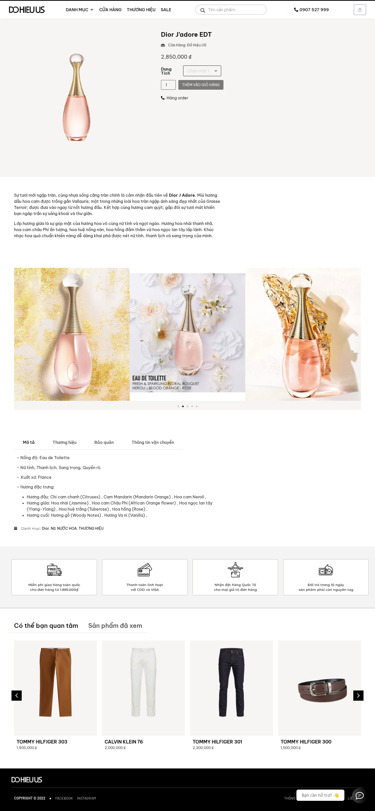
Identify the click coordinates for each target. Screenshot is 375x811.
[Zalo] (359, 795)
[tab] (29, 442)
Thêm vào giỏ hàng (201, 85)
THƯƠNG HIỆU (91, 528)
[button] (20, 335)
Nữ (53, 528)
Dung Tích (166, 71)
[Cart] (360, 9)
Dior (45, 528)
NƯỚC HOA (67, 528)
